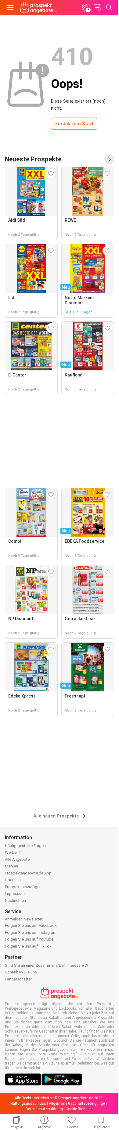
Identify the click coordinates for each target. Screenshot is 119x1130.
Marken (11, 866)
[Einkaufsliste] (97, 7)
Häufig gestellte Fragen (25, 845)
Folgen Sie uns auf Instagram (30, 932)
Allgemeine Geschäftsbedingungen (78, 1103)
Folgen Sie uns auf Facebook (31, 925)
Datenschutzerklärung (44, 1109)
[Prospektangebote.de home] (38, 7)
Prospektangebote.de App (28, 873)
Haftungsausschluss (28, 1103)
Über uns (13, 880)
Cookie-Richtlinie (79, 1109)
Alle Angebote (17, 859)
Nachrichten (15, 900)
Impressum (15, 893)
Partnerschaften (19, 979)
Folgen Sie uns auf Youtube (29, 939)
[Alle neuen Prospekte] (109, 159)
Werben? (13, 852)
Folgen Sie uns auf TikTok (28, 946)
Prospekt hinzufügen (23, 887)
